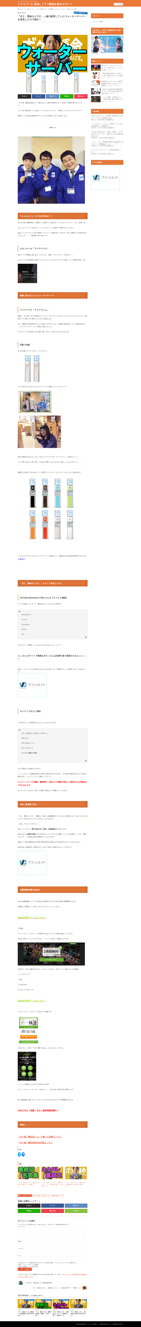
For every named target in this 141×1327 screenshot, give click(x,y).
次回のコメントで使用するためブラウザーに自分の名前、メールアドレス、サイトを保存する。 (48, 1262)
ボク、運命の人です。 (25, 1195)
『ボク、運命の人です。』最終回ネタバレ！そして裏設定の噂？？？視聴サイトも (52, 1184)
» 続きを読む (94, 53)
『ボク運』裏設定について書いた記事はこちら (39, 1136)
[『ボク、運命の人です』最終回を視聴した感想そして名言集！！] (29, 1173)
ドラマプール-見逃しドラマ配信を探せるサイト (45, 3)
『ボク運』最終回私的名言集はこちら (35, 1142)
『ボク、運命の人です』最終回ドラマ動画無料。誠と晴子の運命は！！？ (76, 1184)
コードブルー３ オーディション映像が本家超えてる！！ (106, 151)
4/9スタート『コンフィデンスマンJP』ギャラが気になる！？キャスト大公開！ (112, 68)
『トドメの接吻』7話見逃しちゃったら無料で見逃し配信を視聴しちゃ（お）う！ (112, 99)
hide (54, 127)
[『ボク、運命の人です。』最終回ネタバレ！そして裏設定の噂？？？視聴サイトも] (52, 1173)
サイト (20, 1255)
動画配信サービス (58, 1195)
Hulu (35, 1195)
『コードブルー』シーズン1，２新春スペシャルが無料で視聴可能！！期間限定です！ (107, 125)
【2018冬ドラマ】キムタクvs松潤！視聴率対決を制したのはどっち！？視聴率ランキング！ (112, 83)
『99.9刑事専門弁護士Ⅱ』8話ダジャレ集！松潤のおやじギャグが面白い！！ (112, 75)
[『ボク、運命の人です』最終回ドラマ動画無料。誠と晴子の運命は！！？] (76, 1173)
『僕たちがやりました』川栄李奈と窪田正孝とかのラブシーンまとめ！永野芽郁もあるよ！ (107, 117)
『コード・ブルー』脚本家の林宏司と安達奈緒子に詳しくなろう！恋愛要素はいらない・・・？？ (107, 143)
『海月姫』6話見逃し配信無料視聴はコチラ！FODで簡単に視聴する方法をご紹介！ (112, 91)
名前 (20, 1241)
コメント (21, 1226)
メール (20, 1248)
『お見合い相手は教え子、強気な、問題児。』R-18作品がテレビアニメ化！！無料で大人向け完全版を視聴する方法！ (107, 134)
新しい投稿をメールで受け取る (28, 1266)
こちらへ (21, 559)
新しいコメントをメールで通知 (28, 1264)
